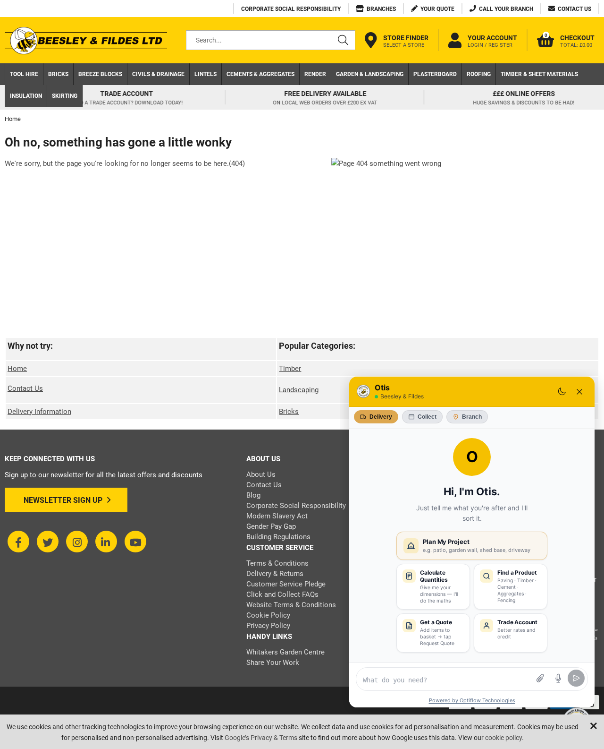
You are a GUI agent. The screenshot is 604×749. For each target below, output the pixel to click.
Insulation (26, 96)
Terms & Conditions (277, 563)
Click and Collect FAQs (282, 594)
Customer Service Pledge (286, 584)
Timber (290, 368)
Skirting (64, 96)
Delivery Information (39, 411)
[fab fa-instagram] (77, 541)
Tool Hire (24, 74)
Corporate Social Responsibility (296, 505)
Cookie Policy (268, 615)
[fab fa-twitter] (48, 541)
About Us (261, 474)
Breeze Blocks (100, 74)
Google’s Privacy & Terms (261, 737)
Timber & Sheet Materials (539, 74)
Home (17, 368)
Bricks (58, 74)
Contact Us (25, 388)
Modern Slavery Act (277, 516)
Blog (253, 495)
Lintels (205, 74)
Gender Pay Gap (271, 526)
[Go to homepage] (86, 40)
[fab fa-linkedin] (106, 541)
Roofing (479, 74)
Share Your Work (272, 662)
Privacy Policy (268, 625)
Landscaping (299, 390)
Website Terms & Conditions (291, 605)
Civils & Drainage (158, 74)
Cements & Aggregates (260, 74)
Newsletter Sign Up (63, 500)
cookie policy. (504, 737)
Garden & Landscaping (369, 74)
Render (315, 74)
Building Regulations (278, 537)
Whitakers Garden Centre (285, 652)
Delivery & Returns (274, 573)
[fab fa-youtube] (135, 541)
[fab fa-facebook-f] (18, 541)
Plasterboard (435, 74)
